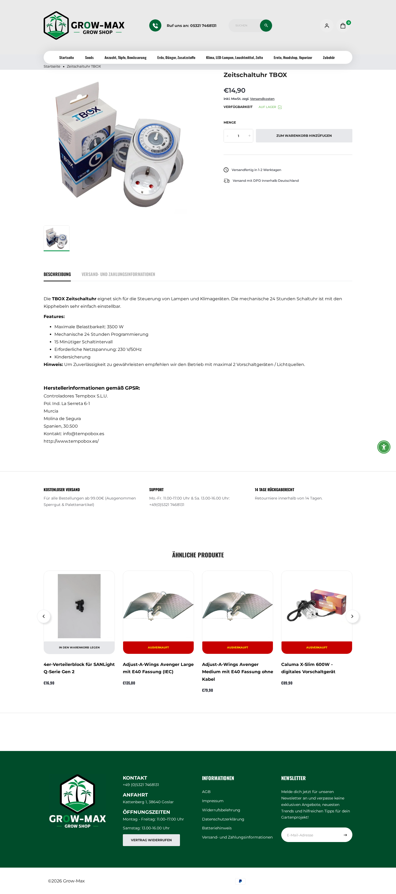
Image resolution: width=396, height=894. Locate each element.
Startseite (66, 57)
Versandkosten (262, 99)
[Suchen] (266, 25)
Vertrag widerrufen (151, 840)
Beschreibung (57, 274)
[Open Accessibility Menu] (384, 447)
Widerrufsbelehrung (221, 810)
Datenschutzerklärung (223, 819)
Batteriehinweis (217, 828)
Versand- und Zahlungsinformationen (118, 274)
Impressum (213, 800)
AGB (206, 791)
